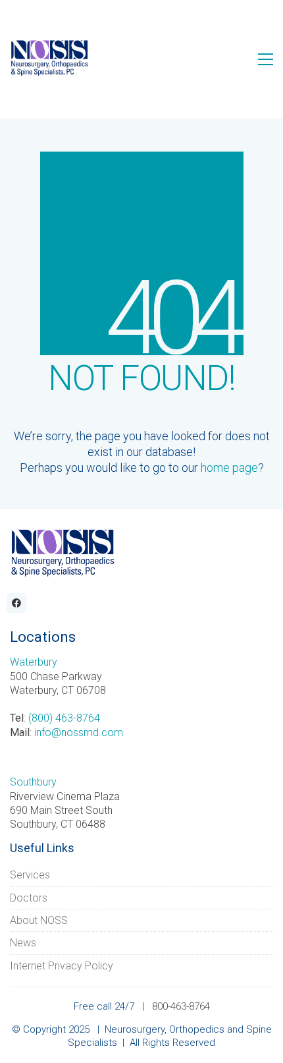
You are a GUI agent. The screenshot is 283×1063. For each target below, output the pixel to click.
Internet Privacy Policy (61, 966)
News (23, 942)
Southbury (33, 782)
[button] (265, 59)
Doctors (28, 898)
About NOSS (39, 920)
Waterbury (33, 662)
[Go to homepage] (49, 59)
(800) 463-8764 (64, 718)
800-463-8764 (181, 1006)
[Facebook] (16, 603)
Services (30, 875)
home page (229, 467)
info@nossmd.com (78, 732)
